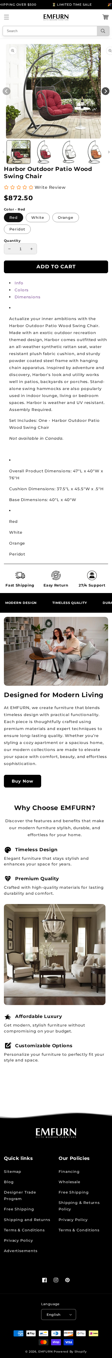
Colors (22, 289)
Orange (65, 217)
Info (19, 282)
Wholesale (69, 1182)
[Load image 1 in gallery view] (18, 152)
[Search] (103, 31)
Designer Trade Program (20, 1195)
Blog (9, 1182)
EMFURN (45, 1351)
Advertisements (21, 1250)
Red (13, 217)
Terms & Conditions (24, 1230)
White (37, 217)
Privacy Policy (18, 1240)
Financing (69, 1171)
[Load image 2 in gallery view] (43, 152)
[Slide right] (108, 152)
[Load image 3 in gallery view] (69, 152)
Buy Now (22, 781)
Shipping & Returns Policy (79, 1205)
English (54, 1314)
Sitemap (12, 1171)
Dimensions (28, 296)
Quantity (12, 241)
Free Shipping (19, 1209)
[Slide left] (3, 152)
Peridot (17, 229)
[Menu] (6, 17)
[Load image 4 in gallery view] (94, 152)
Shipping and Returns (27, 1219)
